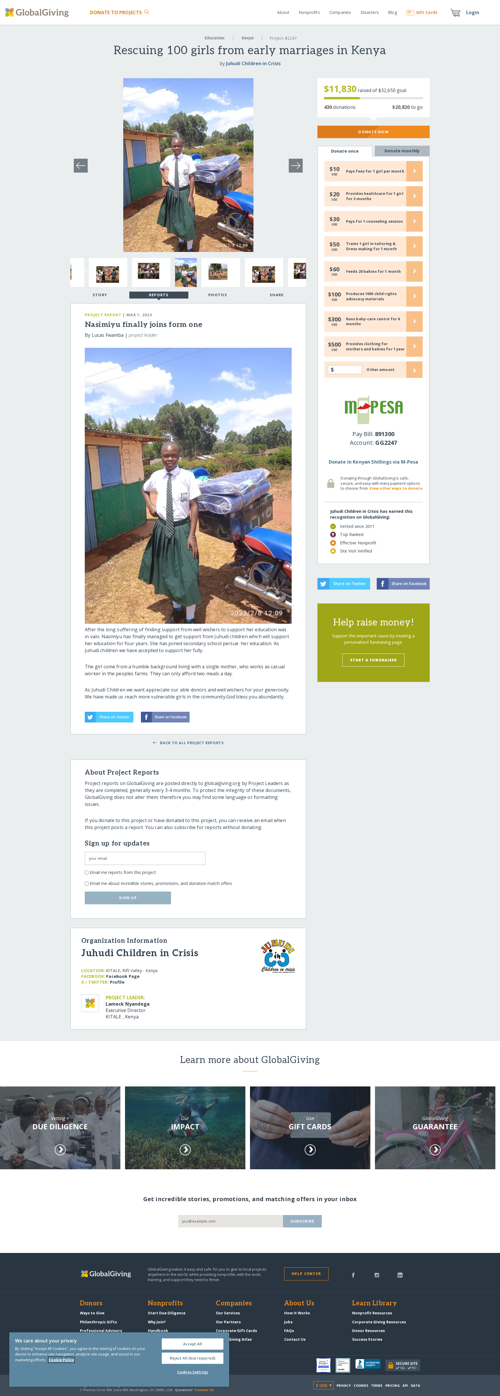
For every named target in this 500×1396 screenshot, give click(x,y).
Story (100, 294)
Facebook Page (122, 976)
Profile (117, 982)
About (283, 12)
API (405, 1385)
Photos (217, 294)
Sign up (128, 897)
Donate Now (373, 131)
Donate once (345, 151)
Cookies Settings (192, 1372)
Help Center (306, 1273)
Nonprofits (309, 12)
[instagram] (377, 1274)
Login (472, 12)
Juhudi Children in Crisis (253, 63)
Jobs (288, 1321)
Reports (159, 294)
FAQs (289, 1330)
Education (214, 38)
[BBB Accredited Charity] (370, 1365)
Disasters (369, 12)
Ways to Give (92, 1313)
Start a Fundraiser (373, 660)
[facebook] (353, 1274)
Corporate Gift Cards (236, 1330)
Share (277, 294)
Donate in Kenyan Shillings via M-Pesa (373, 462)
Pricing (392, 1385)
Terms (377, 1385)
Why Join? (157, 1321)
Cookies (361, 1385)
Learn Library (374, 1303)
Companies (340, 12)
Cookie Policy (61, 1359)
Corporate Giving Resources (379, 1321)
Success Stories (367, 1339)
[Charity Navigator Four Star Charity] (326, 1365)
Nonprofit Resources (372, 1313)
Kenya (247, 38)
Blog (392, 12)
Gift (427, 12)
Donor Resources (368, 1330)
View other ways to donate (396, 488)
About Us (299, 1303)
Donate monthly (402, 150)
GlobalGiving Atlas (234, 1339)
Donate (116, 12)
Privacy (344, 1385)
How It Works (297, 1313)
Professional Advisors (101, 1330)
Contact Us (295, 1339)
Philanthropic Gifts (98, 1321)
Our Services (228, 1313)
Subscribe (303, 1221)
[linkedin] (400, 1274)
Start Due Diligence (166, 1313)
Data (415, 1385)
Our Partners (228, 1321)
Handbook (158, 1330)
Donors (91, 1303)
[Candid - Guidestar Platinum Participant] (345, 1365)
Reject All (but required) (192, 1358)
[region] (119, 1359)
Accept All (192, 1343)
